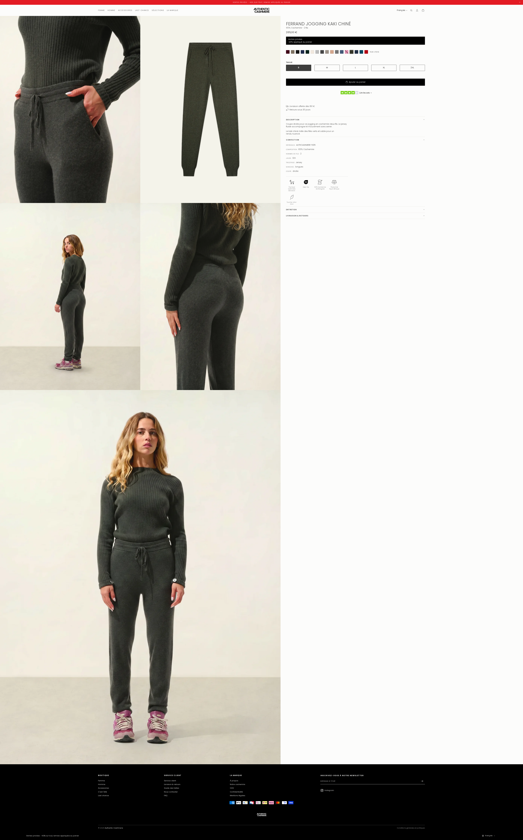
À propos (234, 780)
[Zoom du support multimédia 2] (210, 109)
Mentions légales (237, 795)
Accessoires (103, 788)
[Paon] (361, 52)
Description (292, 119)
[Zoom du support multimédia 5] (140, 577)
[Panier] (423, 10)
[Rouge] (366, 52)
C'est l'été (102, 792)
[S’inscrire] (422, 781)
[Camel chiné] (332, 52)
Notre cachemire (237, 784)
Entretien (291, 209)
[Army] (292, 52)
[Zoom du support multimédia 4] (210, 296)
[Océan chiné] (356, 52)
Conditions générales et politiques (411, 828)
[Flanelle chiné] (337, 52)
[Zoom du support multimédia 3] (70, 296)
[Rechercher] (411, 10)
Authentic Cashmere (114, 828)
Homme (101, 784)
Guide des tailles (171, 788)
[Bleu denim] (341, 52)
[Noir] (297, 52)
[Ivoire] (312, 52)
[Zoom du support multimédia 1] (70, 109)
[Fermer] (519, 2)
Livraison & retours (297, 215)
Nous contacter (171, 792)
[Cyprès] (307, 52)
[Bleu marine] (302, 52)
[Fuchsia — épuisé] (346, 52)
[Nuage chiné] (317, 52)
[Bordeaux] (288, 52)
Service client (170, 780)
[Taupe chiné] (327, 52)
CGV (232, 788)
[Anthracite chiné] (322, 52)
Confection (292, 140)
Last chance (103, 795)
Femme (101, 780)
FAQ (165, 795)
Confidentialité (236, 792)
